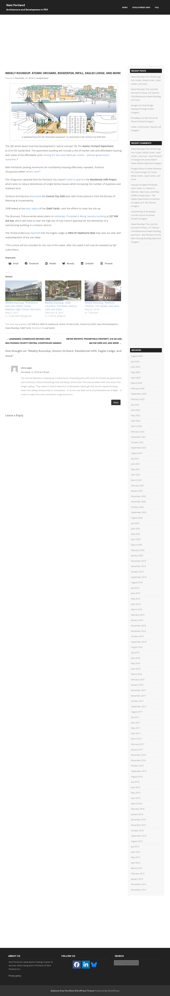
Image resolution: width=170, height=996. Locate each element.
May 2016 (135, 792)
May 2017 (135, 728)
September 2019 (138, 577)
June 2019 (135, 593)
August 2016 (137, 776)
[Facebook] (77, 965)
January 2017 (137, 749)
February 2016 (137, 808)
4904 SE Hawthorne (49, 324)
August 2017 (137, 711)
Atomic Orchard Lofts (69, 324)
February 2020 (137, 550)
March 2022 (136, 426)
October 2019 (137, 571)
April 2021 (135, 474)
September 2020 (138, 512)
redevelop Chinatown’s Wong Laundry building (80, 216)
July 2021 (135, 458)
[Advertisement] (85, 39)
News (125, 7)
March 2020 (136, 544)
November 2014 (138, 889)
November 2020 (138, 501)
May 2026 (135, 372)
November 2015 (138, 825)
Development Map (141, 7)
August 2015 (137, 841)
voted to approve (75, 179)
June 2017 (135, 722)
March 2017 (136, 738)
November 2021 (138, 437)
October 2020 (137, 507)
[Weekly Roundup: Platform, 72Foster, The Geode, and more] (103, 290)
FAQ (157, 7)
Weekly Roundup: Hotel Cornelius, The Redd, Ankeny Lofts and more (61, 306)
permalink (50, 328)
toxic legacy (32, 208)
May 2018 (135, 663)
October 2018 (137, 636)
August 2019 (137, 582)
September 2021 (138, 447)
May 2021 (135, 469)
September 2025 (138, 393)
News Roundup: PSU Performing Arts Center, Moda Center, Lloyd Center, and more (146, 80)
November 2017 (138, 695)
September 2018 (138, 641)
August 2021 (137, 453)
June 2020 (135, 528)
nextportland (42, 78)
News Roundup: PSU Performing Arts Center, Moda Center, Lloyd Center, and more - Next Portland (146, 152)
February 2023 (137, 399)
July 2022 (135, 404)
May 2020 (135, 534)
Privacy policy (15, 975)
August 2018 (137, 647)
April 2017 (135, 733)
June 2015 (135, 852)
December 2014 (138, 884)
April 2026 (135, 377)
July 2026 (135, 361)
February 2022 (137, 431)
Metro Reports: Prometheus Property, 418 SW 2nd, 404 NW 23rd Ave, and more (94, 341)
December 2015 (138, 819)
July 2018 (135, 652)
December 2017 (138, 690)
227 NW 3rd (33, 324)
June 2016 (135, 787)
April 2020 (135, 539)
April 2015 (135, 862)
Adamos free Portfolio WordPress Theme (72, 990)
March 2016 (136, 803)
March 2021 (136, 480)
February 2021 (137, 485)
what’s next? (33, 171)
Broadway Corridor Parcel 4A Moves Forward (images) (143, 215)
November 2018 (138, 631)
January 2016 (137, 814)
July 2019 (135, 588)
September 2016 (138, 771)
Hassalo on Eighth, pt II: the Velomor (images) (145, 202)
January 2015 (137, 879)
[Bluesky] (94, 964)
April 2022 (135, 420)
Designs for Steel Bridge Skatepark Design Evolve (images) (142, 109)
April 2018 (135, 668)
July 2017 (135, 717)
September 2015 (138, 835)
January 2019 (137, 620)
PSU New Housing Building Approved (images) (146, 238)
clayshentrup (137, 211)
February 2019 (137, 615)
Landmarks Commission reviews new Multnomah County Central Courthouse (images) (33, 341)
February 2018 (137, 679)
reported (35, 232)
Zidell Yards (25, 328)
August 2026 (137, 356)
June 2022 (135, 410)
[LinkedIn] (86, 965)
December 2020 (138, 496)
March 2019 (136, 609)
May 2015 (135, 857)
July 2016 (135, 782)
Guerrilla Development (107, 324)
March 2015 (136, 868)
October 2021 (137, 442)
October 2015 (137, 830)
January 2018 (137, 684)
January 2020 (137, 555)
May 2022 (135, 415)
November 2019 (138, 566)
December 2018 (138, 625)
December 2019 (138, 561)
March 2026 (136, 383)
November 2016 (138, 760)
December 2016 (138, 755)
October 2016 (137, 765)
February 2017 (137, 744)
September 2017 (138, 706)
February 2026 (137, 388)
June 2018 (135, 658)
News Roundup (12, 328)
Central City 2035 (88, 324)
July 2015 (135, 846)
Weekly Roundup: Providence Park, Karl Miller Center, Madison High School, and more (23, 306)
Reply (115, 402)
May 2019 (135, 598)
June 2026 (135, 366)
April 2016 (135, 798)
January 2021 (137, 490)
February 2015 (137, 873)
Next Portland (15, 5)
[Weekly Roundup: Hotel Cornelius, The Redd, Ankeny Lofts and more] (63, 290)
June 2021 (135, 464)
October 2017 (137, 701)
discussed (35, 196)
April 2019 (135, 604)
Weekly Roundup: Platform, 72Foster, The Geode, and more (102, 304)
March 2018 (136, 674)
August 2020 (137, 517)
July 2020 (135, 523)
